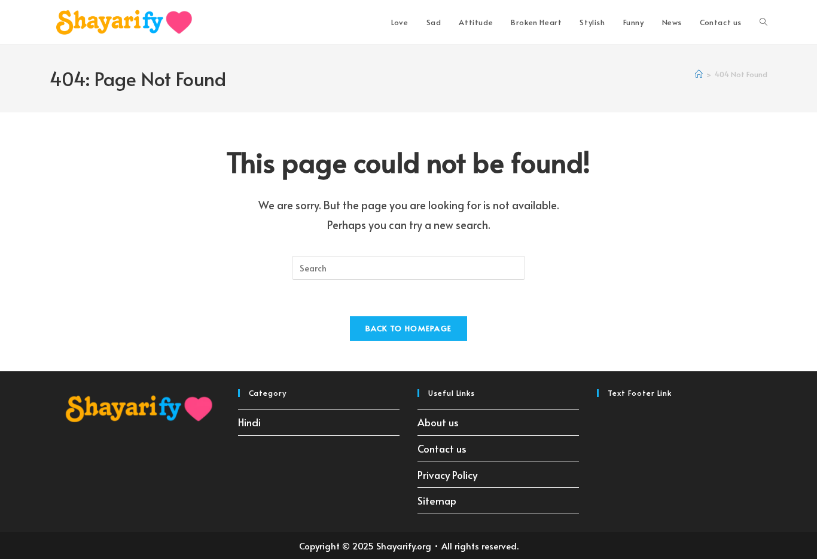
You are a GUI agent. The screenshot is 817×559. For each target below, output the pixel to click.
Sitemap (436, 500)
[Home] (699, 74)
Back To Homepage (408, 328)
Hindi (249, 422)
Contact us (442, 448)
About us (438, 422)
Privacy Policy (447, 475)
